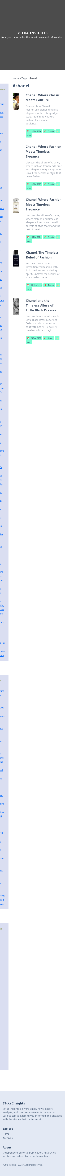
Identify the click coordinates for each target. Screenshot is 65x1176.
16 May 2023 (34, 184)
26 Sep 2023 (34, 338)
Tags (24, 78)
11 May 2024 (34, 285)
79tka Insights (32, 33)
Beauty (49, 131)
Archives (8, 1138)
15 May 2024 (34, 131)
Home (16, 78)
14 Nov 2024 (34, 237)
